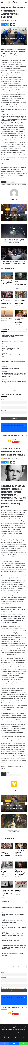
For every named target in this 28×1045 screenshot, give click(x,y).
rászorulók (23, 184)
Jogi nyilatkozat (11, 1032)
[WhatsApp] (8, 24)
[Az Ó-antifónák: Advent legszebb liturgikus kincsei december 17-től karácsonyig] (21, 294)
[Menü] (2, 3)
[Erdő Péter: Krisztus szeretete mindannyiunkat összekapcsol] (21, 313)
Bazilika (12, 182)
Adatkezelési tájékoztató (20, 1029)
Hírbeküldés (11, 1029)
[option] (14, 212)
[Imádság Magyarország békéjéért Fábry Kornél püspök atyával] (21, 276)
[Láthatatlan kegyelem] (7, 313)
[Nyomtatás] (14, 24)
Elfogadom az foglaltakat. (14, 415)
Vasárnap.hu (23, 1027)
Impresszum (4, 1029)
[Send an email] (8, 20)
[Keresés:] (26, 3)
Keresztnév (3, 410)
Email (2, 399)
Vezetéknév (3, 405)
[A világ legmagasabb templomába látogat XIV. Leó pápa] (7, 275)
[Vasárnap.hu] (14, 2)
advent (8, 182)
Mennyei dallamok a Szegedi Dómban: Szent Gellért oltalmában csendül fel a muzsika (13, 216)
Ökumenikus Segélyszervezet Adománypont (11, 184)
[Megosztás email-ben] (11, 24)
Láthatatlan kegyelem (6, 318)
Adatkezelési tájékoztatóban (15, 415)
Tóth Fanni (5, 20)
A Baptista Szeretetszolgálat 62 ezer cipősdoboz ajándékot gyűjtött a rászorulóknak (6, 302)
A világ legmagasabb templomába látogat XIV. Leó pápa (6, 282)
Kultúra (7, 209)
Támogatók (18, 1032)
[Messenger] (5, 24)
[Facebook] (2, 24)
